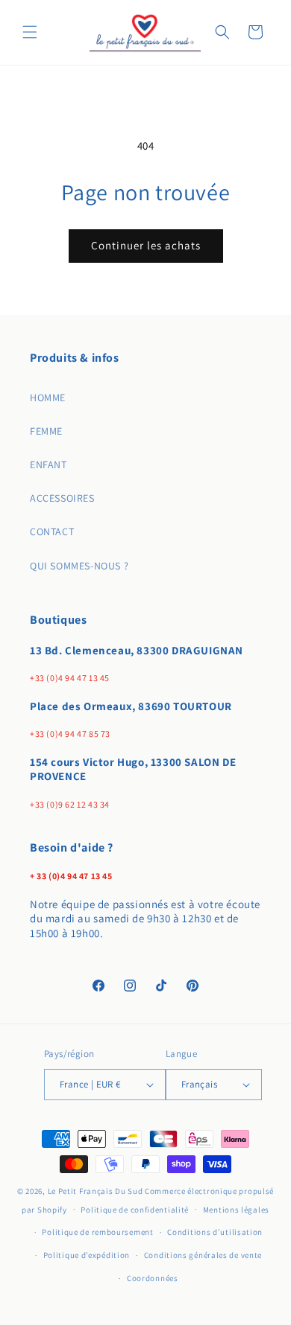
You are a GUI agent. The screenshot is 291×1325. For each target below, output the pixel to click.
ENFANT (48, 464)
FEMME (46, 431)
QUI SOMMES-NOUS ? (79, 565)
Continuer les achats (146, 245)
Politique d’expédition (86, 1255)
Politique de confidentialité (135, 1209)
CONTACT (52, 531)
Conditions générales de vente (203, 1255)
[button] (29, 32)
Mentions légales (236, 1209)
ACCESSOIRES (62, 498)
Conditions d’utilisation (215, 1232)
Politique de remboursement (97, 1232)
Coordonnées (152, 1278)
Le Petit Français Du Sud (97, 1191)
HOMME (48, 397)
